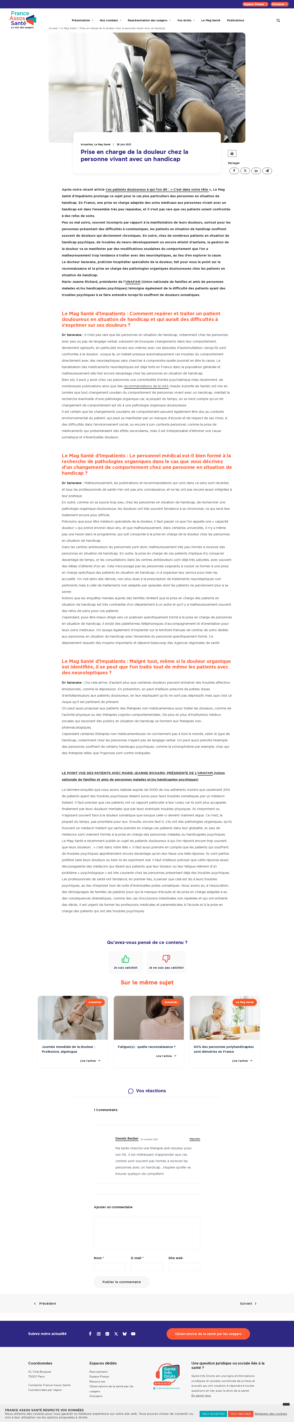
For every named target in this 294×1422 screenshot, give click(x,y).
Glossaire (95, 1396)
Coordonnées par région (45, 1389)
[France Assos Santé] (23, 20)
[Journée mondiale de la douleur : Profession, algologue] (73, 1039)
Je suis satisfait (125, 968)
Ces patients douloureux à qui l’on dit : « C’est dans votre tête (157, 189)
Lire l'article (88, 1061)
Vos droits (184, 20)
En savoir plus (201, 1395)
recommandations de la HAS (146, 386)
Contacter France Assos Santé (49, 1385)
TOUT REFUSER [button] (240, 1413)
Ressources (97, 1381)
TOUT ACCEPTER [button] (213, 1413)
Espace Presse (254, 4)
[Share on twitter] (245, 171)
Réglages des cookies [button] (270, 1413)
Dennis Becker (127, 1138)
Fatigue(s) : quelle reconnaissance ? (147, 1047)
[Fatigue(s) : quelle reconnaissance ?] (149, 1039)
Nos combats (109, 20)
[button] (278, 20)
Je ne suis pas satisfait (166, 968)
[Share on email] (267, 171)
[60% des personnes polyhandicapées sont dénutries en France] (225, 1039)
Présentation (81, 20)
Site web (175, 1258)
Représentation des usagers (147, 20)
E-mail (137, 1258)
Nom (99, 1258)
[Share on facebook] (234, 171)
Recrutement (98, 1371)
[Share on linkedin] (256, 171)
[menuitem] (255, 4)
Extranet (278, 4)
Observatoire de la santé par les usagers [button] (208, 1334)
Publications (235, 20)
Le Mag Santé (210, 20)
